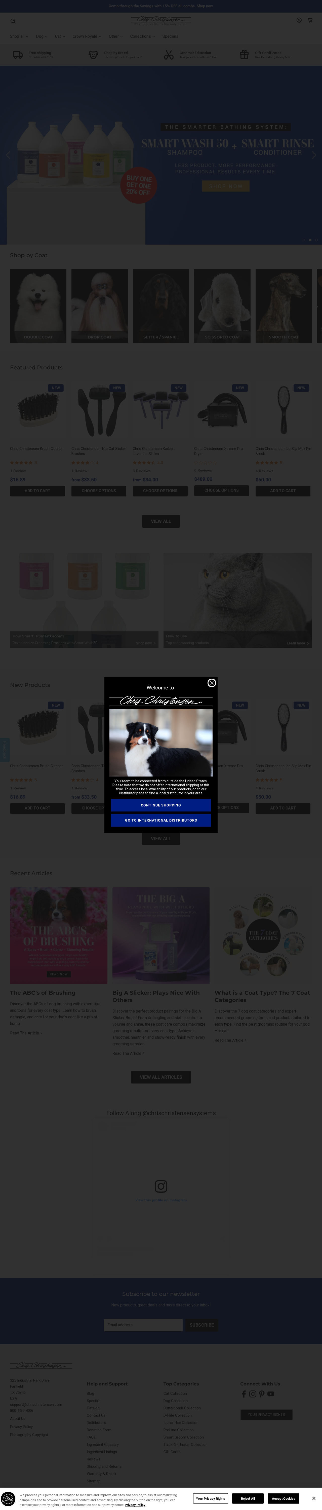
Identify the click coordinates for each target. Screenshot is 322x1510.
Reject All (248, 1498)
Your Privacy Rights (210, 1498)
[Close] (313, 1498)
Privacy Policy (135, 1505)
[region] (161, 1499)
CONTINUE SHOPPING (161, 805)
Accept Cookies (283, 1498)
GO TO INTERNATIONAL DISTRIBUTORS (161, 820)
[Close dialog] (212, 683)
